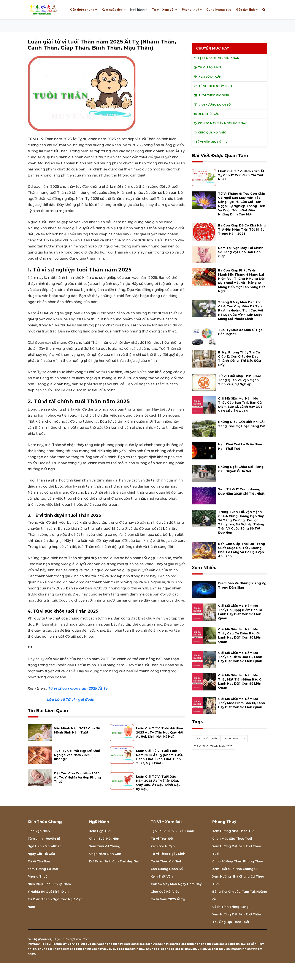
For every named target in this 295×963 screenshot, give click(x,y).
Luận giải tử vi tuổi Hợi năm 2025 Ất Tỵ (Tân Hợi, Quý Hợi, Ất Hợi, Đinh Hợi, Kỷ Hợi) (160, 732)
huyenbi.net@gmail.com (72, 939)
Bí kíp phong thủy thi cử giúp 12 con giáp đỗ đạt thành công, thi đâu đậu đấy (239, 358)
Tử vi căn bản (39, 861)
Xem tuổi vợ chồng (104, 846)
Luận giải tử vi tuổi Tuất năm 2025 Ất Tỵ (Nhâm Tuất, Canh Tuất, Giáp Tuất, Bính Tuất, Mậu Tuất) (159, 757)
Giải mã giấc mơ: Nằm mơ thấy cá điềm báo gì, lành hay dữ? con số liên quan (240, 657)
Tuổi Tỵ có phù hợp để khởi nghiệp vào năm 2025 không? (77, 755)
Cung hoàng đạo (218, 9)
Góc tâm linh (245, 9)
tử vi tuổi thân (206, 738)
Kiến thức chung (82, 9)
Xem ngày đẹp (112, 9)
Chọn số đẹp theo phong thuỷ (237, 861)
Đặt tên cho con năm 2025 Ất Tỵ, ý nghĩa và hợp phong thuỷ (77, 777)
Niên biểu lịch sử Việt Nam (49, 884)
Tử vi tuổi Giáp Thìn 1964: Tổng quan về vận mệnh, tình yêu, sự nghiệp (239, 380)
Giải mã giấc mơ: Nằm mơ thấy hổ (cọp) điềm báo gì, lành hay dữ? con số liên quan (240, 612)
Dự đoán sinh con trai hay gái (114, 861)
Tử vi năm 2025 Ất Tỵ (168, 899)
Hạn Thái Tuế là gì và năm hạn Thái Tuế (240, 446)
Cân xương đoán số (167, 869)
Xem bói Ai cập (163, 846)
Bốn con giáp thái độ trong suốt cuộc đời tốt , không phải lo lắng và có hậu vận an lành (241, 550)
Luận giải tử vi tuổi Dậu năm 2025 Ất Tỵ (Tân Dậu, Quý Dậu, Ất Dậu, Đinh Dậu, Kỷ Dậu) (158, 783)
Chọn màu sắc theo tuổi (232, 839)
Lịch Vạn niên (39, 831)
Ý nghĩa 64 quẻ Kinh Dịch (48, 892)
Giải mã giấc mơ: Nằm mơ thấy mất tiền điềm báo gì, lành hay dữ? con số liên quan (240, 681)
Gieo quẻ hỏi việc (165, 892)
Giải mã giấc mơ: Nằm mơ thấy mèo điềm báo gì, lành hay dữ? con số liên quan (241, 703)
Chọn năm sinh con (105, 854)
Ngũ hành (137, 9)
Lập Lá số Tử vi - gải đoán (70, 700)
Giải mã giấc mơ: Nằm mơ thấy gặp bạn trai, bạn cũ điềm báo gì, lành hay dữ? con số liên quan (240, 404)
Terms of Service (65, 943)
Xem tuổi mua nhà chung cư (235, 869)
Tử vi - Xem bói (163, 9)
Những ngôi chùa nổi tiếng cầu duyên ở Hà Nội (240, 469)
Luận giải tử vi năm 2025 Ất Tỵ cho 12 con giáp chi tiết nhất (241, 175)
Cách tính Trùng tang (230, 907)
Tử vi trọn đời (162, 839)
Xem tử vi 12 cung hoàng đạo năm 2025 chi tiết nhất (241, 491)
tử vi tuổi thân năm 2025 (213, 746)
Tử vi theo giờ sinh (166, 861)
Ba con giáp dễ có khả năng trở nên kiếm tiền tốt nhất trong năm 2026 (242, 229)
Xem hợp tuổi (100, 831)
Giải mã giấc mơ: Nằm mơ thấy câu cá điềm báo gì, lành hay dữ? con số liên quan (239, 635)
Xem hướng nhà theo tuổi (233, 831)
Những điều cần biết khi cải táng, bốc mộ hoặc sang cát (242, 424)
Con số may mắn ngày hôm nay (176, 884)
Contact (45, 939)
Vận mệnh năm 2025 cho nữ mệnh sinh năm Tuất (77, 730)
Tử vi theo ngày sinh (168, 854)
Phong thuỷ (190, 9)
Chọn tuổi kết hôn (104, 839)
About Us (88, 943)
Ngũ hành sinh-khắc (44, 846)
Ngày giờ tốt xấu (41, 854)
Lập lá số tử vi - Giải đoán (172, 831)
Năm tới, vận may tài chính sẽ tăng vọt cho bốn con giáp (240, 252)
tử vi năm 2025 (234, 738)
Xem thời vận (162, 876)
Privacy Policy (39, 943)
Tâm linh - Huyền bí (44, 839)
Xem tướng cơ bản (43, 869)
